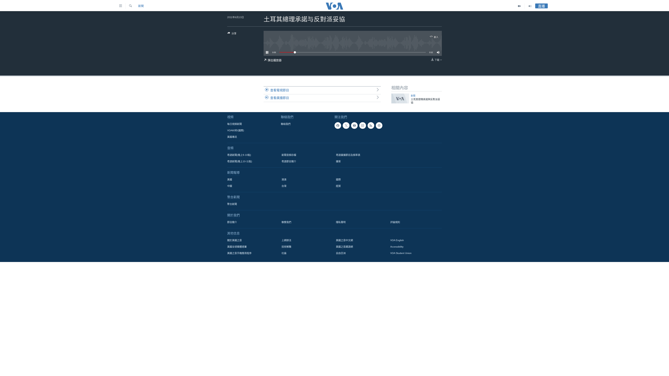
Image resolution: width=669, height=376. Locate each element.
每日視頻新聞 (234, 124)
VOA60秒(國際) (235, 130)
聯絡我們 (286, 124)
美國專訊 (232, 136)
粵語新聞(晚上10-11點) (239, 161)
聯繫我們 (286, 222)
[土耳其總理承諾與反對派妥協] (400, 98)
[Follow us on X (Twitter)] (346, 125)
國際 (338, 179)
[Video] (519, 6)
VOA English (397, 240)
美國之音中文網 (344, 240)
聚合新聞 (232, 204)
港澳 (284, 179)
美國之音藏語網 (344, 246)
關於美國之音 (234, 240)
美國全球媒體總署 (237, 246)
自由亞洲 (341, 253)
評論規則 (395, 222)
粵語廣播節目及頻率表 (348, 155)
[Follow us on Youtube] (354, 125)
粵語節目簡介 (289, 161)
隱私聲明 (341, 222)
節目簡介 (232, 222)
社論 (284, 253)
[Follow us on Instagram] (362, 125)
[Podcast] (379, 125)
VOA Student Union (401, 253)
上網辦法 (286, 240)
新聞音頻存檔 (289, 155)
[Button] (231, 34)
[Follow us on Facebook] (337, 125)
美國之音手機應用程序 (239, 253)
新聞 (141, 6)
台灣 (284, 186)
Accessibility (396, 246)
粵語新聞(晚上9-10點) (239, 155)
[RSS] (371, 125)
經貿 (338, 186)
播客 (338, 161)
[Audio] (530, 6)
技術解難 (286, 246)
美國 (229, 179)
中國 (229, 186)
